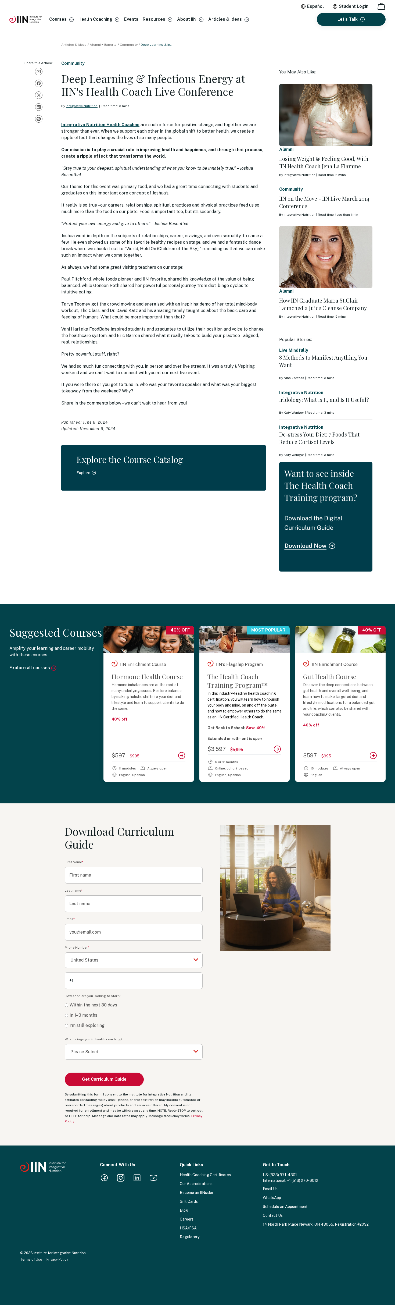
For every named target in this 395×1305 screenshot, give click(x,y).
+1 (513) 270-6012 (302, 1180)
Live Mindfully (293, 350)
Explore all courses (30, 667)
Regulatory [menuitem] (189, 1237)
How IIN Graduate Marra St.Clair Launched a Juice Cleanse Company (323, 304)
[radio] (134, 1005)
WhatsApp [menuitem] (272, 1198)
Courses (58, 19)
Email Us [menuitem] (270, 1189)
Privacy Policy (57, 1259)
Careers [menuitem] (186, 1219)
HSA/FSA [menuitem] (188, 1228)
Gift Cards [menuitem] (189, 1201)
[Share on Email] (38, 71)
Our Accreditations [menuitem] (196, 1184)
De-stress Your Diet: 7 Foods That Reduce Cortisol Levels (319, 438)
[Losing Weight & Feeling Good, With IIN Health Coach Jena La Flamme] (325, 115)
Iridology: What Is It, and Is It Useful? (324, 399)
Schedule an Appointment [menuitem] (285, 1206)
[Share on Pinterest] (38, 119)
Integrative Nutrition (82, 106)
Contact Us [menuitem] (273, 1215)
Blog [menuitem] (184, 1210)
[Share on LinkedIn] (38, 107)
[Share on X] (38, 95)
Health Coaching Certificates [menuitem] (205, 1175)
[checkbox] (134, 1015)
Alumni (286, 149)
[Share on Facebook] (38, 83)
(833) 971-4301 (283, 1175)
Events (131, 19)
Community (129, 45)
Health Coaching (95, 19)
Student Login (353, 6)
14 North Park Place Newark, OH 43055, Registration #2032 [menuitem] (316, 1224)
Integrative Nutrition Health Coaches (100, 124)
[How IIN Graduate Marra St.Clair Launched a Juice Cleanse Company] (325, 257)
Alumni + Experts (103, 45)
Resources (154, 19)
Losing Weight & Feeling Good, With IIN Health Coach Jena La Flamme (323, 162)
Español (315, 6)
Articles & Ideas (225, 19)
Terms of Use (31, 1259)
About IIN (186, 19)
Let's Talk (347, 19)
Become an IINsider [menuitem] (196, 1192)
